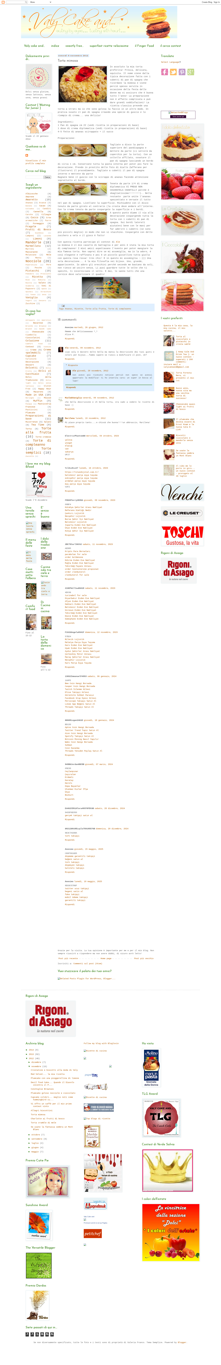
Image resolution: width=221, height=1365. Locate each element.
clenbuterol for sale (77, 575)
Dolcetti (32, 367)
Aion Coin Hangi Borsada (79, 733)
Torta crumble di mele (43, 1123)
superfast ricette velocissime (109, 46)
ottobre (36, 1135)
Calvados (30, 209)
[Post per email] (63, 306)
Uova (44, 295)
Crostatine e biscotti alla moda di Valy (54, 1070)
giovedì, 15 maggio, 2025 (88, 849)
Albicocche (32, 194)
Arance (42, 203)
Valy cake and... (34, 46)
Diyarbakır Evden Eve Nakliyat (82, 598)
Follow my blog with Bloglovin (101, 1043)
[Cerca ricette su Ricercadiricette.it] (97, 1118)
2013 (32, 1054)
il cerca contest (170, 46)
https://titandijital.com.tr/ (82, 472)
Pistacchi (32, 270)
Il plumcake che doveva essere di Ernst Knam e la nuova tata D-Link (185, 424)
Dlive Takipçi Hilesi (77, 692)
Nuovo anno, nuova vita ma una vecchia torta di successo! (184, 393)
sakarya (69, 452)
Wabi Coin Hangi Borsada (79, 742)
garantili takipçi (75, 900)
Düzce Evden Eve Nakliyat (79, 616)
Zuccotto (30, 456)
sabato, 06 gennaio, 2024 (101, 676)
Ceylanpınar (71, 771)
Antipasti (30, 320)
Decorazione (32, 362)
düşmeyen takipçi (74, 865)
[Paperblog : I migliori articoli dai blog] (91, 1077)
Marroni (30, 249)
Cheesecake (38, 332)
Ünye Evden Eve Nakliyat (79, 528)
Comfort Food (34, 344)
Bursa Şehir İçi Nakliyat (79, 519)
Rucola (29, 283)
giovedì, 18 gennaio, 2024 (99, 720)
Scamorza (30, 286)
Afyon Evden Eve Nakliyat (79, 601)
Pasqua (29, 404)
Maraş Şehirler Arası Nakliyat (82, 657)
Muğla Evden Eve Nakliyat (79, 563)
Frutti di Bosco (38, 229)
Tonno (33, 295)
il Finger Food (144, 46)
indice (55, 46)
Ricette (79, 309)
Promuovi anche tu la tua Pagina (95, 1223)
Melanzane (31, 255)
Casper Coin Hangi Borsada (80, 686)
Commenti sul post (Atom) (87, 963)
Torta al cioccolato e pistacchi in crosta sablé (183, 340)
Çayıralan (70, 774)
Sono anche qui (178, 116)
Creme (33, 350)
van (67, 449)
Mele (48, 255)
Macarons (38, 392)
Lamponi (30, 236)
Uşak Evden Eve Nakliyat (79, 648)
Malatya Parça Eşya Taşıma (80, 642)
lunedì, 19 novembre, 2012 (90, 418)
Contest (30, 346)
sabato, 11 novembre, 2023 (98, 544)
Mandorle (33, 242)
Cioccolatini (33, 337)
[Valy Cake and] (85, 1220)
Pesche (38, 268)
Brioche (29, 326)
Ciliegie (46, 214)
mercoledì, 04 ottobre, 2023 (102, 436)
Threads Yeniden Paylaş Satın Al (83, 751)
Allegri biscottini (41, 1110)
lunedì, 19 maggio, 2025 (88, 881)
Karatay (69, 780)
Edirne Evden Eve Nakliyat (80, 560)
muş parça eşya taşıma (77, 484)
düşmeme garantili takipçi (80, 856)
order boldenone (74, 557)
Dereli (68, 783)
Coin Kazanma (72, 748)
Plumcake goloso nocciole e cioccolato (53, 1093)
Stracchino (46, 292)
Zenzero (42, 301)
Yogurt (29, 301)
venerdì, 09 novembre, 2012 (85, 348)
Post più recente (68, 958)
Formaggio (38, 223)
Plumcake (30, 412)
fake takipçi (72, 894)
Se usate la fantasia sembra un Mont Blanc (185, 453)
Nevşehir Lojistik (75, 516)
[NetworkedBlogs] (178, 112)
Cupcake (31, 355)
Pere (48, 265)
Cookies (47, 347)
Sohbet (68, 745)
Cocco (34, 217)
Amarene (30, 197)
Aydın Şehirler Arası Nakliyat (82, 651)
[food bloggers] (99, 1111)
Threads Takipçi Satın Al (79, 707)
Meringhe (30, 398)
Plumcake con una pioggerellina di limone (55, 1078)
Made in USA (34, 394)
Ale (118, 242)
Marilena (70, 418)
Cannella (38, 211)
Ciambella (31, 335)
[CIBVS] (96, 1090)
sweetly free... (74, 46)
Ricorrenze (32, 422)
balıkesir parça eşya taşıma (81, 475)
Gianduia (39, 233)
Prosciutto (46, 274)
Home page (106, 958)
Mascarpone (32, 252)
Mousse (47, 398)
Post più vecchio (143, 958)
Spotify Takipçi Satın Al (79, 736)
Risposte (73, 365)
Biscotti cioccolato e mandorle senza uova (184, 439)
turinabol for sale (76, 595)
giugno (35, 1147)
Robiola (41, 280)
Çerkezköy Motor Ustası (78, 654)
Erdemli (69, 777)
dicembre (36, 1062)
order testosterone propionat (82, 569)
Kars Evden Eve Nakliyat (79, 645)
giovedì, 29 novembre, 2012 (92, 371)
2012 (32, 1058)
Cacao (42, 206)
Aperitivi (46, 320)
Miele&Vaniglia (73, 398)
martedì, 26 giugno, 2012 (88, 327)
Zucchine (30, 304)
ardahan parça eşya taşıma (80, 481)
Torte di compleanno (119, 309)
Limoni (37, 238)
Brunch (29, 329)
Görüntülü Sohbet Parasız (79, 695)
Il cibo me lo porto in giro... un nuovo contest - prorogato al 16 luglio (185, 471)
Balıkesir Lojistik (76, 522)
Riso (28, 280)
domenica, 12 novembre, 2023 (101, 632)
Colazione (32, 340)
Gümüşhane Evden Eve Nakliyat (82, 619)
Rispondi (70, 338)
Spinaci (29, 292)
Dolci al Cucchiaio (38, 373)
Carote (29, 215)
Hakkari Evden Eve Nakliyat (80, 604)
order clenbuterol (75, 572)
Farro (48, 221)
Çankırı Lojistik (74, 513)
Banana (29, 206)
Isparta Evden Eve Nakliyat (80, 525)
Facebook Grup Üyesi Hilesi (80, 698)
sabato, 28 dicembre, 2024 (110, 808)
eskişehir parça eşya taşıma (81, 478)
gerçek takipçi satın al (79, 815)
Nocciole (33, 261)
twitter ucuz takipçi (77, 888)
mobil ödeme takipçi (76, 897)
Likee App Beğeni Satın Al (80, 704)
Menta (38, 258)
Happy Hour (44, 389)
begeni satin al (74, 891)
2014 (32, 1050)
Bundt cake (45, 329)
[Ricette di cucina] (93, 1237)
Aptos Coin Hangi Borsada (79, 727)
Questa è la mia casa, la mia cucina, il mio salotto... (178, 328)
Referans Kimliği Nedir (78, 510)
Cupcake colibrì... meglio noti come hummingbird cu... (52, 1098)
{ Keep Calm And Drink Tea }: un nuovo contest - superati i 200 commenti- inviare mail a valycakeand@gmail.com (179, 359)
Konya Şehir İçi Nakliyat (79, 531)
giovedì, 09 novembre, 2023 (99, 500)
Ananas (68, 309)
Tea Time (37, 424)
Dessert (30, 365)
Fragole (31, 226)
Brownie (42, 326)
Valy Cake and (89, 1216)
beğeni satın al (74, 859)
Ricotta (37, 276)
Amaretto (32, 199)
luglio (35, 1143)
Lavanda (47, 236)
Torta (29, 429)
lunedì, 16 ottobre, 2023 (93, 468)
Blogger (182, 1342)
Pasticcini (32, 410)
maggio (35, 1152)
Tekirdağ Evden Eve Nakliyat (81, 613)
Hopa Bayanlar (73, 786)
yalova (68, 440)
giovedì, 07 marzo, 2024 (99, 764)
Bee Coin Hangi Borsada (78, 683)
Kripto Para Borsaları (77, 551)
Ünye (67, 792)
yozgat (68, 443)
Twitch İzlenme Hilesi (77, 689)
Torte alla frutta (95, 309)
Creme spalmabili (38, 351)
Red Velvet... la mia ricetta (47, 1074)
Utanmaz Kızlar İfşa (76, 789)
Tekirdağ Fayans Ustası (78, 566)
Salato (42, 283)
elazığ (68, 446)
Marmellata (33, 246)
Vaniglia (32, 297)
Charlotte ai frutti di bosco (47, 1118)
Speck (44, 289)
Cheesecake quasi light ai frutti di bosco (185, 406)
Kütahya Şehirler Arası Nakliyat (83, 507)
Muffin (37, 400)
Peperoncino (31, 265)
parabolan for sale (76, 554)
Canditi (47, 209)
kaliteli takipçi (74, 868)
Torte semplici (38, 451)
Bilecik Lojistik (74, 639)
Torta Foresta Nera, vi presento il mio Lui (185, 377)
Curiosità (31, 359)
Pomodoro (30, 274)
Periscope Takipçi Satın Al (80, 701)
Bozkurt (69, 795)
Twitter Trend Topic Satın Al (82, 730)
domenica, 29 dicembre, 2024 (112, 828)
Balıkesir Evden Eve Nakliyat (82, 607)
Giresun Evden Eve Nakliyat (80, 610)
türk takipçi (72, 836)
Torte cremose (43, 437)
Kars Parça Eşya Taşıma (78, 663)
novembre (36, 1066)
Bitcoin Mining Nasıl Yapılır (82, 739)
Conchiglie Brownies (42, 1089)
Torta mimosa (38, 1114)
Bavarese (38, 323)
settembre (37, 1139)
